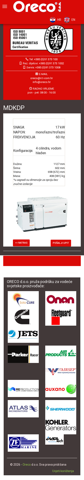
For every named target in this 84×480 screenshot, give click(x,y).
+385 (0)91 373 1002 (51, 63)
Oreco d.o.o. (38, 6)
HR (59, 19)
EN (73, 19)
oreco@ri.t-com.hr (41, 78)
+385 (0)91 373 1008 (47, 67)
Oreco (27, 464)
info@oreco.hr (42, 82)
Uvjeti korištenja (63, 471)
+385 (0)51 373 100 (46, 59)
